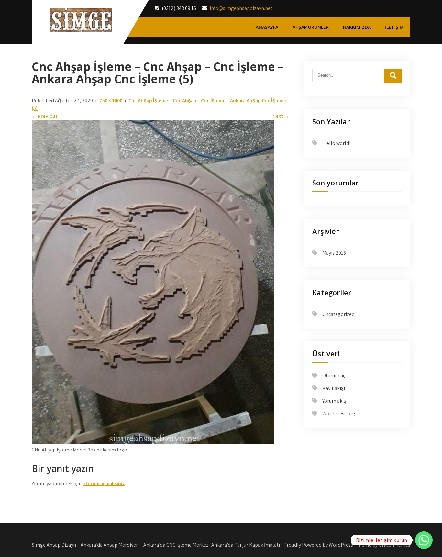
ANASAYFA (267, 27)
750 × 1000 (110, 100)
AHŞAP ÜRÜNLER (311, 27)
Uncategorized (338, 314)
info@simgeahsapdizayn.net (241, 8)
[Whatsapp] (424, 540)
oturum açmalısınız (104, 483)
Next (280, 116)
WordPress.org (338, 413)
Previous (45, 116)
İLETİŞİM (394, 27)
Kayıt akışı (333, 388)
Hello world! (336, 143)
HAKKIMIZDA (357, 27)
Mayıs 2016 (334, 253)
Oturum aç (334, 375)
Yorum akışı (335, 400)
